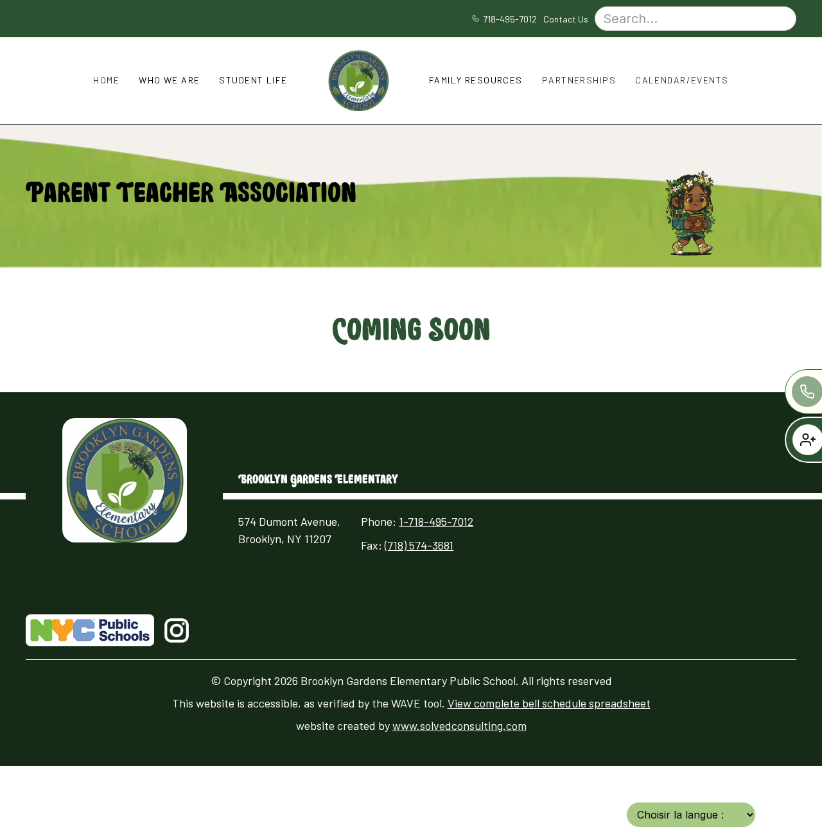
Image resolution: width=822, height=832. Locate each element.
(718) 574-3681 (419, 545)
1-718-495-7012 (436, 521)
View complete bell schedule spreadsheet (549, 703)
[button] (106, 80)
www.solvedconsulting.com (459, 725)
